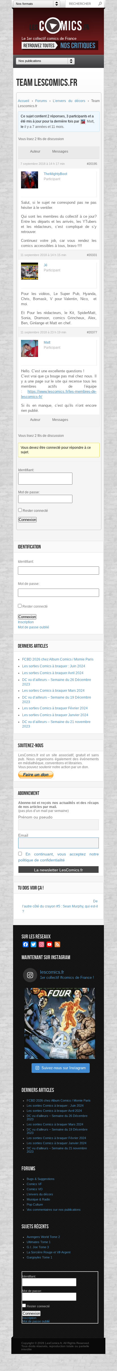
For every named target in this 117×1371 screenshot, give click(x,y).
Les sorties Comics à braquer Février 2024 (55, 708)
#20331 (92, 255)
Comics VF (34, 1184)
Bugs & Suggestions (41, 1179)
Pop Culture (35, 1204)
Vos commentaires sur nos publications (54, 1209)
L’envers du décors (69, 101)
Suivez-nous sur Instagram (63, 1068)
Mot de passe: (29, 492)
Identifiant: (26, 470)
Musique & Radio (38, 1199)
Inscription (26, 622)
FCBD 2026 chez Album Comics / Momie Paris (57, 659)
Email (23, 835)
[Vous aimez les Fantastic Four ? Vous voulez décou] (59, 1023)
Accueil (23, 101)
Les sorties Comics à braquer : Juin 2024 (53, 666)
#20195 (92, 163)
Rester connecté (35, 511)
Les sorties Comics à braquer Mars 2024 (53, 691)
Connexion (27, 520)
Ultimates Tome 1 (39, 1242)
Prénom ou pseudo (35, 817)
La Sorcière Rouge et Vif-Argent (48, 1252)
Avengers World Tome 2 (43, 1237)
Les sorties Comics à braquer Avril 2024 (52, 673)
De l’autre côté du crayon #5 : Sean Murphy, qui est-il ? (60, 906)
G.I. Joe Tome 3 (38, 1247)
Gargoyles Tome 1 (39, 1257)
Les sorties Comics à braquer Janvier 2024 (55, 715)
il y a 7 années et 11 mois (43, 127)
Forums (41, 101)
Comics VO (35, 1189)
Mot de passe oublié (33, 627)
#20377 (92, 332)
